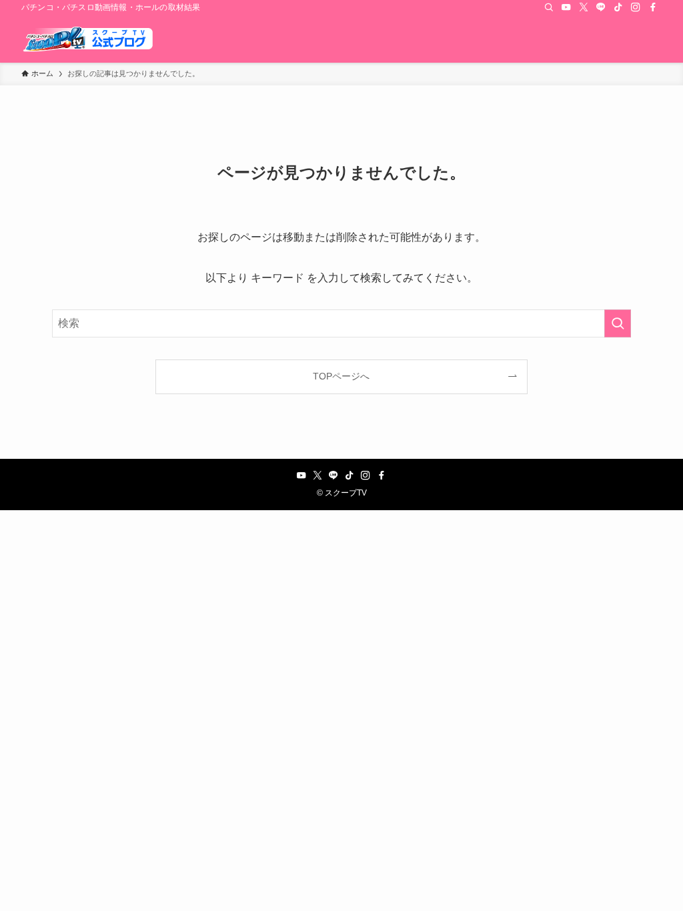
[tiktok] (618, 7)
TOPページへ (341, 376)
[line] (601, 7)
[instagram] (635, 7)
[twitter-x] (583, 7)
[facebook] (653, 7)
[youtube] (566, 7)
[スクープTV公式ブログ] (88, 38)
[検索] (549, 7)
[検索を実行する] (617, 323)
